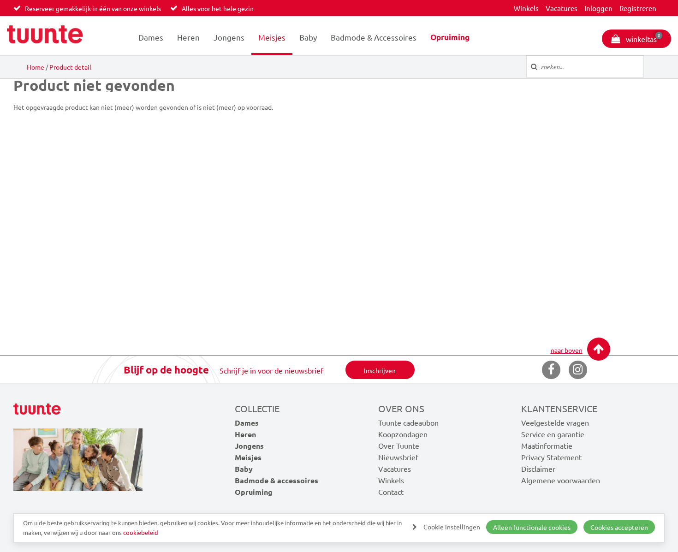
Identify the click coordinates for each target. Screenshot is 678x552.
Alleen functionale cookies (532, 527)
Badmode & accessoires (373, 37)
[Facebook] (551, 370)
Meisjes (271, 37)
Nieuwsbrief (398, 457)
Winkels (526, 8)
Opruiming (450, 37)
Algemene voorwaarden (560, 480)
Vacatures (561, 8)
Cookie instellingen (451, 526)
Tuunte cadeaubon (408, 422)
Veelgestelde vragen (555, 422)
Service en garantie (552, 434)
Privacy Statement (551, 457)
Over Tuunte (398, 445)
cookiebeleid (140, 532)
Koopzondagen (403, 434)
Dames (150, 37)
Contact (391, 491)
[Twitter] (578, 370)
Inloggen (598, 8)
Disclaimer (538, 468)
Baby (308, 37)
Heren (188, 37)
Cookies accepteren (619, 527)
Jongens (229, 37)
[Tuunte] (45, 35)
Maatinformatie (546, 445)
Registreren (637, 8)
